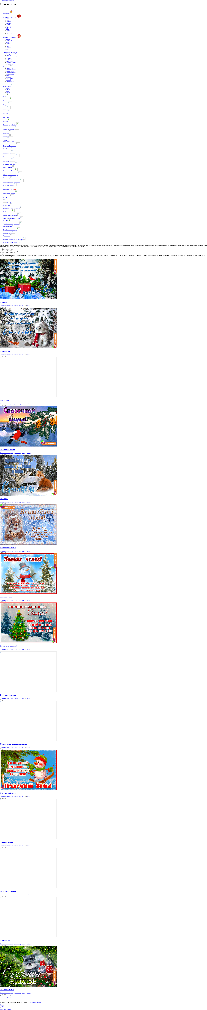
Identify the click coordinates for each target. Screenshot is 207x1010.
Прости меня (10, 74)
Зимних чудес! (6, 597)
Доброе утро (9, 68)
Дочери (8, 21)
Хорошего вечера (11, 72)
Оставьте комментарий (6, 305)
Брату (8, 49)
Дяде (7, 42)
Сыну (8, 46)
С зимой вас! (5, 351)
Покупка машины (11, 62)
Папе (7, 44)
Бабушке (8, 24)
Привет (8, 77)
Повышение (9, 64)
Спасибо (8, 80)
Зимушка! (4, 400)
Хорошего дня (10, 82)
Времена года (17, 305)
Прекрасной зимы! (8, 646)
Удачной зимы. (6, 842)
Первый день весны (8, 141)
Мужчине (9, 40)
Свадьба (8, 55)
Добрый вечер (10, 81)
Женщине (9, 33)
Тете (7, 18)
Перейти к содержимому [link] (7, 0)
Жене (7, 29)
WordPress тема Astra (35, 1002)
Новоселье (9, 59)
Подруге (8, 26)
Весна (8, 89)
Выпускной (9, 61)
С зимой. (4, 302)
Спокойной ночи (11, 69)
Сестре (8, 32)
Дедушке (8, 47)
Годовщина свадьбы (12, 56)
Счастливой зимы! (8, 695)
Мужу (8, 43)
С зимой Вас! (5, 940)
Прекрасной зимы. (8, 793)
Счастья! (4, 499)
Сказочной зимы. (7, 449)
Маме (8, 30)
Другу (8, 39)
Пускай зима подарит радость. (13, 744)
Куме (7, 20)
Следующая (9, 997)
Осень (8, 92)
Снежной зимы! (7, 989)
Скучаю (8, 75)
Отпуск (8, 58)
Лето (7, 91)
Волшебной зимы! (8, 548)
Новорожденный (11, 54)
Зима (7, 88)
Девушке (8, 27)
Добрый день (10, 71)
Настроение (9, 78)
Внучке (8, 23)
